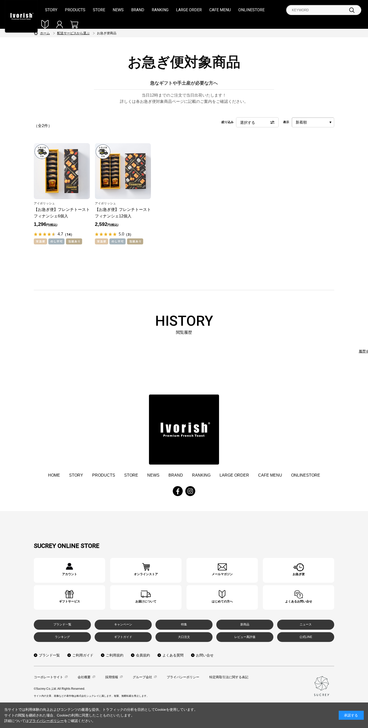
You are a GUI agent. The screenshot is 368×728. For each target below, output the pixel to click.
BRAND (137, 10)
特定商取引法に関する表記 (228, 677)
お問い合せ (205, 655)
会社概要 (84, 677)
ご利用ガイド (82, 655)
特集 (184, 624)
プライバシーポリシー (183, 677)
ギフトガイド (123, 637)
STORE (99, 10)
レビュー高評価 (244, 637)
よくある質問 (172, 655)
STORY (51, 10)
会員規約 (143, 655)
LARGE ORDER (189, 10)
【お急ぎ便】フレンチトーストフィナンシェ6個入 (62, 212)
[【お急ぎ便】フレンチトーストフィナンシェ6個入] (62, 171)
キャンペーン (123, 624)
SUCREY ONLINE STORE (66, 545)
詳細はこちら (69, 570)
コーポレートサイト (48, 677)
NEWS (118, 10)
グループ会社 (142, 677)
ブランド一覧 (62, 624)
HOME (54, 475)
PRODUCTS (75, 10)
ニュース (306, 624)
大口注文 (184, 637)
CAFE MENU (220, 10)
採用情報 (111, 677)
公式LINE (305, 637)
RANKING (160, 10)
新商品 (244, 624)
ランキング (62, 637)
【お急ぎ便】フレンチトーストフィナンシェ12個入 (123, 212)
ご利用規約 (114, 655)
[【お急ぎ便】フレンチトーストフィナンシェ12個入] (123, 171)
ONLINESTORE (251, 10)
